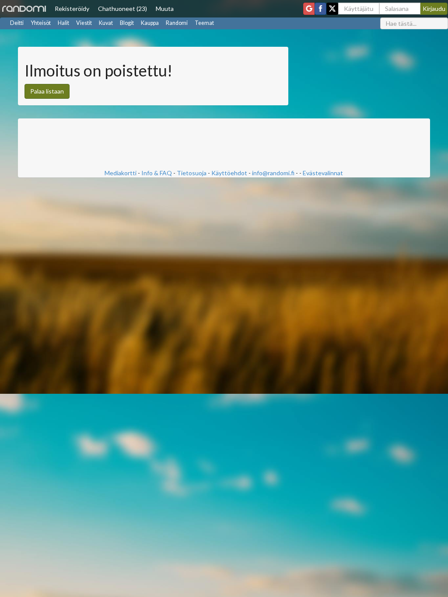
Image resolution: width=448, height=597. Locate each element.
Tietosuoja (191, 173)
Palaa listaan (47, 91)
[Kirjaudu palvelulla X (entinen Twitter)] (332, 9)
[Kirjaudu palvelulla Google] (309, 9)
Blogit (127, 23)
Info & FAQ (156, 173)
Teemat (204, 23)
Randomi (177, 23)
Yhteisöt (41, 23)
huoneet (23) (122, 8)
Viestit (84, 23)
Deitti (17, 23)
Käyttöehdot (229, 173)
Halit (63, 23)
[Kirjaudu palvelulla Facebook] (320, 9)
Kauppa (150, 23)
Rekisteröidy (72, 8)
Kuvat (106, 23)
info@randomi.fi (273, 173)
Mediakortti (120, 173)
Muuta (165, 8)
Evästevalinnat (323, 173)
